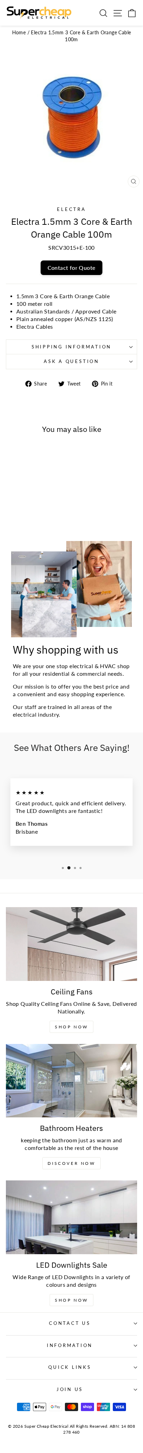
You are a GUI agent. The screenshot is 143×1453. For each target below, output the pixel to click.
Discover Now (71, 1163)
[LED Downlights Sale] (71, 1217)
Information (70, 1345)
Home (19, 32)
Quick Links (69, 1367)
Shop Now (71, 1026)
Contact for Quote (72, 267)
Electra (71, 209)
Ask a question (71, 361)
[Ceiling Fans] (71, 944)
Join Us (70, 1389)
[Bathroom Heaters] (71, 1081)
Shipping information (71, 346)
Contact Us (70, 1323)
